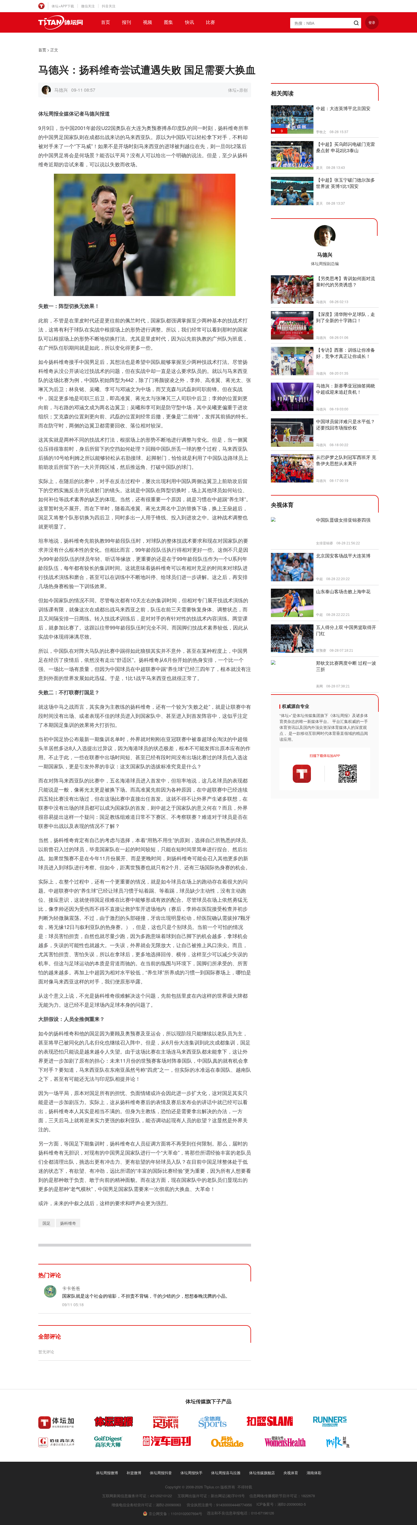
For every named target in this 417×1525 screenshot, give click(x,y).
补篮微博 (134, 1472)
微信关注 (88, 5)
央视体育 (290, 1472)
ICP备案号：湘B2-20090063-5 (281, 1504)
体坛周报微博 (107, 1472)
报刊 (126, 22)
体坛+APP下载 (63, 5)
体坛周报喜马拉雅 (226, 1472)
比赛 (210, 22)
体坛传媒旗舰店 (262, 1472)
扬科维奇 (68, 1223)
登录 (371, 22)
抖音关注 (108, 5)
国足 (46, 1223)
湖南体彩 (314, 1472)
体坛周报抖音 (161, 1472)
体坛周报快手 (191, 1472)
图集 (168, 22)
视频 (147, 22)
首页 (105, 22)
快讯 (189, 22)
